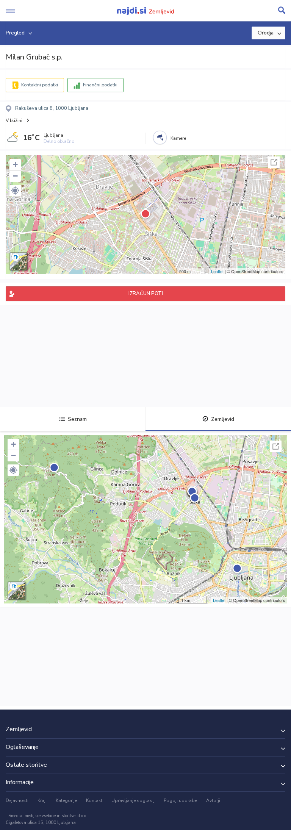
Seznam (77, 419)
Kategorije (66, 800)
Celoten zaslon (274, 162)
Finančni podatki (100, 85)
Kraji (42, 800)
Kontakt (94, 800)
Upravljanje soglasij (133, 800)
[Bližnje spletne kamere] (160, 137)
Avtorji (213, 800)
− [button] (15, 176)
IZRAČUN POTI (145, 293)
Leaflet (217, 271)
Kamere (178, 138)
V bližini (14, 120)
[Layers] (18, 261)
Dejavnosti (17, 800)
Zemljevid (222, 419)
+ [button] (15, 164)
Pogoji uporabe (180, 800)
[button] (15, 190)
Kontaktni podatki (39, 85)
